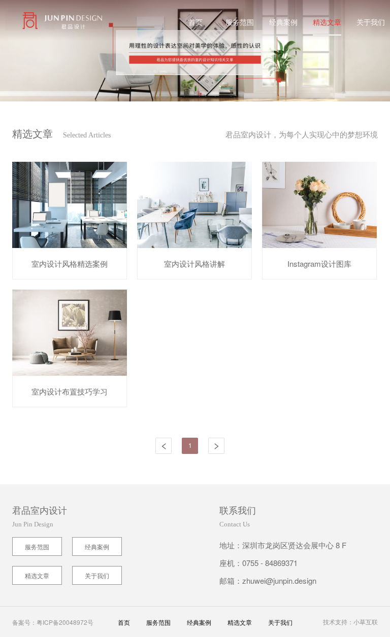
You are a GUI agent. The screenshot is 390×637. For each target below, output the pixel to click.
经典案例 (283, 22)
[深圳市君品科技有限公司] (51, 20)
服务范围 (239, 22)
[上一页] (163, 445)
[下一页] (216, 445)
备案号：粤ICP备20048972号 (52, 622)
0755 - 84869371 (270, 562)
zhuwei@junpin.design (279, 580)
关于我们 (370, 22)
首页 (195, 22)
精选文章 (327, 22)
